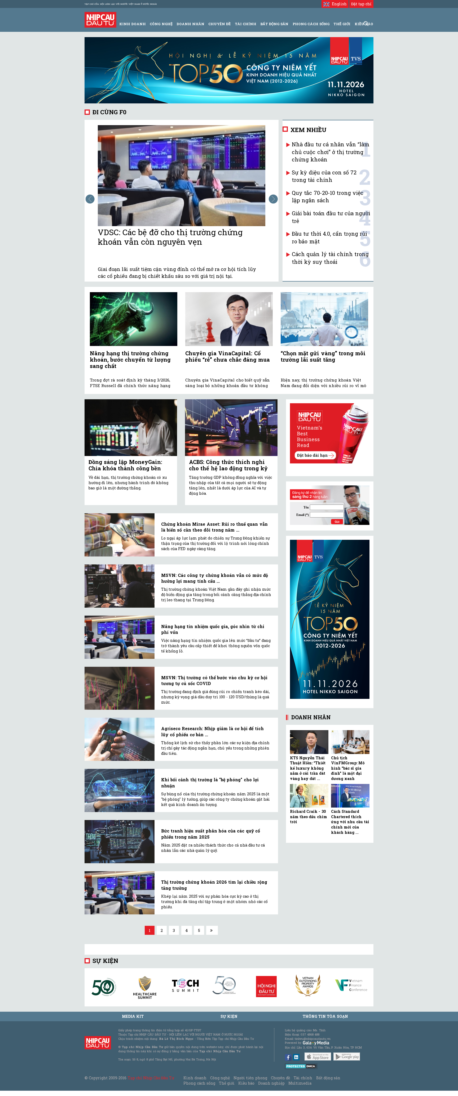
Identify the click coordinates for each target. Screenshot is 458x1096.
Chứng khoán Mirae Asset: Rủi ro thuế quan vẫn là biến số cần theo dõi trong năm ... (214, 527)
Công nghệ (220, 1077)
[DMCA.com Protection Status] (301, 1066)
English (337, 3)
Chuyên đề (219, 23)
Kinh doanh (194, 1077)
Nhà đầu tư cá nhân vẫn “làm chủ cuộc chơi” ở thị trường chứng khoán (330, 152)
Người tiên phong (250, 1077)
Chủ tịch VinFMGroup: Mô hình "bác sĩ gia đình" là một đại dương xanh (347, 768)
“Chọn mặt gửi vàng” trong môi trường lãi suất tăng (323, 356)
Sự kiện (105, 961)
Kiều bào (246, 1083)
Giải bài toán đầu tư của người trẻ (331, 217)
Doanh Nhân (190, 23)
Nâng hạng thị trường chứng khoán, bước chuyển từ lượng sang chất (130, 359)
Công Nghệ (161, 23)
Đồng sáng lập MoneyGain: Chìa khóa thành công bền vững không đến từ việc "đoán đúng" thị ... (130, 471)
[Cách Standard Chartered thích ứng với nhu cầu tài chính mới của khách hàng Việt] (350, 796)
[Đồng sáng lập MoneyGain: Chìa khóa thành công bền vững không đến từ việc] (131, 427)
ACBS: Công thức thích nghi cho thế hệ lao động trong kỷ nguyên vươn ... (228, 468)
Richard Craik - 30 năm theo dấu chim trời (308, 816)
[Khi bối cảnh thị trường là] (120, 790)
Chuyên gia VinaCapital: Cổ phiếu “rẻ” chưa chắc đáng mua (227, 356)
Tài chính (303, 1077)
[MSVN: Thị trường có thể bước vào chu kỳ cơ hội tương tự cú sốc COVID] (120, 688)
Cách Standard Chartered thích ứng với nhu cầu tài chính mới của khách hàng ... (350, 822)
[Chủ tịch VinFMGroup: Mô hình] (350, 742)
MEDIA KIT (133, 1016)
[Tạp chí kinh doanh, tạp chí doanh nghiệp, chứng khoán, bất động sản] (100, 19)
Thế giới (341, 23)
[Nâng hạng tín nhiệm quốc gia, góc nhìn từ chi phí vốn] (120, 637)
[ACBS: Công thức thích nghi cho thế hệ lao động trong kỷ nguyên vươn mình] (231, 427)
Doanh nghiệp (271, 1083)
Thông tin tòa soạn (325, 1016)
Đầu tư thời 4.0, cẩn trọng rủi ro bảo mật (329, 237)
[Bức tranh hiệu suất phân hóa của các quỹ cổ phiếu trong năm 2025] (120, 841)
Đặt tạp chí (361, 3)
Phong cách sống (199, 1083)
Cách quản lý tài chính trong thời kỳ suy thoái (330, 258)
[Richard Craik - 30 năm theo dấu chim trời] (309, 796)
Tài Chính (245, 23)
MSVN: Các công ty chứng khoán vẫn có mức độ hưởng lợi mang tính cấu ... (214, 578)
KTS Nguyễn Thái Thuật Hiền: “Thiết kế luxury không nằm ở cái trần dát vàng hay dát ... (307, 768)
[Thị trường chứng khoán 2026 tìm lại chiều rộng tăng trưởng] (120, 892)
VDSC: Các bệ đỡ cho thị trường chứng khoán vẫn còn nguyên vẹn (170, 237)
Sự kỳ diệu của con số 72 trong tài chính (324, 176)
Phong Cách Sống (311, 23)
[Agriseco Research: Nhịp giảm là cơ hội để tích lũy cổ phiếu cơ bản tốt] (120, 739)
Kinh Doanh (132, 23)
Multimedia (299, 1083)
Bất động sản (274, 23)
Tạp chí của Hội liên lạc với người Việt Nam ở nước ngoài (121, 4)
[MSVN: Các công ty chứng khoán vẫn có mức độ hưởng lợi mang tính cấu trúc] (120, 586)
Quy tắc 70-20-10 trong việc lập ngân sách (327, 196)
